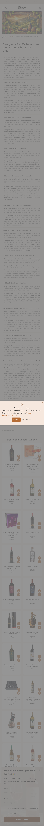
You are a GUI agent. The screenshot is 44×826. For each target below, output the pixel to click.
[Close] (42, 403)
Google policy (13, 415)
